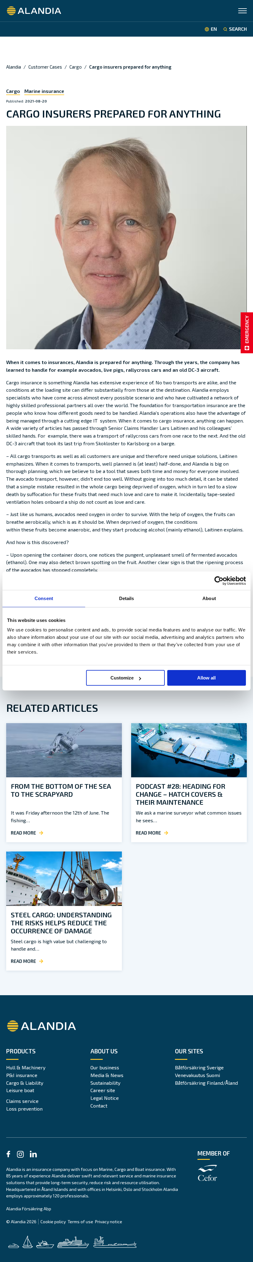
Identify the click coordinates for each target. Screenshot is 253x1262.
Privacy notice (108, 1221)
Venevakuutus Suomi (197, 1075)
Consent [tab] (44, 598)
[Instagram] (20, 1155)
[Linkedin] (33, 1155)
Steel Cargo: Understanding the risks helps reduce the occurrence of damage (61, 923)
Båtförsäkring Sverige (199, 1067)
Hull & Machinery (25, 1067)
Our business (104, 1067)
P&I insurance (21, 1075)
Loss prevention (24, 1109)
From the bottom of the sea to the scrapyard (61, 790)
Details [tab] (126, 598)
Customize (122, 677)
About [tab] (209, 598)
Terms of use (80, 1221)
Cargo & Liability (24, 1083)
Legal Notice (104, 1098)
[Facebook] (8, 1155)
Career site (102, 1090)
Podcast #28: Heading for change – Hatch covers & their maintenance (180, 794)
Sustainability (105, 1083)
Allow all (206, 677)
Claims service (22, 1101)
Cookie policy (53, 1221)
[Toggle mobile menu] (242, 11)
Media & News (106, 1075)
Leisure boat (20, 1090)
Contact (98, 1105)
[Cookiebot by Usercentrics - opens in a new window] (219, 580)
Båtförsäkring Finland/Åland (206, 1083)
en (214, 29)
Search (238, 29)
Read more (23, 832)
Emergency (247, 329)
